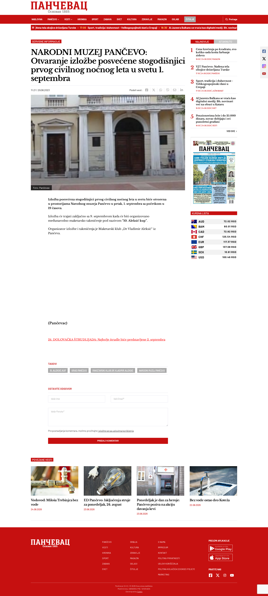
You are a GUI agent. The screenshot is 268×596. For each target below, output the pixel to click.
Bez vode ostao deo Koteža (210, 500)
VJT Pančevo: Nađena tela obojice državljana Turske (38, 27)
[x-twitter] (218, 575)
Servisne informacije (46, 41)
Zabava (108, 19)
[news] (54, 481)
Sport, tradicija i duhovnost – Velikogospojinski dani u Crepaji (114, 27)
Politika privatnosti (169, 558)
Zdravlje (147, 19)
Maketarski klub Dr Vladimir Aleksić (112, 370)
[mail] (174, 90)
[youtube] (232, 575)
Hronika (82, 19)
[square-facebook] (210, 575)
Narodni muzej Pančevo (152, 370)
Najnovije (202, 41)
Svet (119, 19)
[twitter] (153, 90)
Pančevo (52, 19)
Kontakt (162, 553)
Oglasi (175, 19)
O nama (161, 542)
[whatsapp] (160, 90)
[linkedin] (181, 90)
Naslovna (37, 19)
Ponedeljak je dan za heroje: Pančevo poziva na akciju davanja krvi (158, 504)
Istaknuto (225, 41)
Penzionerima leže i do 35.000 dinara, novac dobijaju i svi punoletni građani (216, 118)
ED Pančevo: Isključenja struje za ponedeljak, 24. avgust (107, 502)
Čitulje (190, 19)
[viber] (167, 90)
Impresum (163, 547)
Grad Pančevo (79, 370)
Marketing (163, 574)
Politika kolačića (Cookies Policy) (176, 569)
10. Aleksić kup (58, 370)
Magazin (162, 19)
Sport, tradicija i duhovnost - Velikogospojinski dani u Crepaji (214, 84)
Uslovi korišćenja (168, 564)
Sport (95, 19)
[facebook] (146, 90)
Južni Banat (217, 91)
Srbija (133, 542)
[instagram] (225, 575)
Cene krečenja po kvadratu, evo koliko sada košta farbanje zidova (216, 52)
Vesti (67, 19)
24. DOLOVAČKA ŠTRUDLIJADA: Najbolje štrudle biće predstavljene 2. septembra (106, 339)
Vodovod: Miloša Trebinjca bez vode (54, 502)
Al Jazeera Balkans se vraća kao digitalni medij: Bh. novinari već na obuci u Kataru (207, 27)
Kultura (131, 19)
